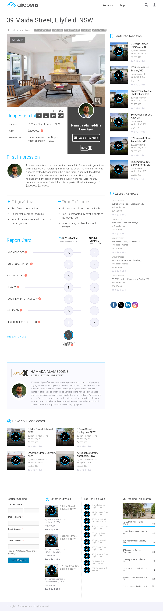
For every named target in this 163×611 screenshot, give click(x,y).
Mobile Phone (15, 517)
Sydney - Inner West (20, 30)
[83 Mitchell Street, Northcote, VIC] (133, 226)
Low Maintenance (42, 30)
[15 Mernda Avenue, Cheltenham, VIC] (135, 100)
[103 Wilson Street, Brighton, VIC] (101, 549)
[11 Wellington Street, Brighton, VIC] (101, 514)
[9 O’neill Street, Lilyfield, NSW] (64, 547)
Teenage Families (72, 30)
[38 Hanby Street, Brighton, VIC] (101, 535)
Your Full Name (16, 504)
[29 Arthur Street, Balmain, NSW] (31, 461)
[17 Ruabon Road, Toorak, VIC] (135, 76)
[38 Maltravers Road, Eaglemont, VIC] (133, 208)
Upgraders (86, 30)
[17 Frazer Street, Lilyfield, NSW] (64, 577)
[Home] (23, 4)
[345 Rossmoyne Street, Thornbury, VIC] (133, 264)
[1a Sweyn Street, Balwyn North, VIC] (135, 170)
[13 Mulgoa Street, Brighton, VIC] (101, 542)
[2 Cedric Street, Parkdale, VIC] (135, 52)
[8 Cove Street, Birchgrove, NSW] (80, 438)
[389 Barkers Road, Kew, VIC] (101, 570)
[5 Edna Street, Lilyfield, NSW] (31, 438)
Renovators (57, 30)
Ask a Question (88, 138)
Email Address (15, 529)
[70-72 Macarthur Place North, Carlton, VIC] (133, 283)
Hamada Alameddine (49, 373)
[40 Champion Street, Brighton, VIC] (101, 556)
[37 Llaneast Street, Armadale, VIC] (135, 147)
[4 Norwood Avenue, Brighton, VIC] (101, 528)
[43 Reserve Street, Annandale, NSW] (80, 461)
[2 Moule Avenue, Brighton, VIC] (101, 507)
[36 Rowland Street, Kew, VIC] (135, 123)
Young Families (99, 30)
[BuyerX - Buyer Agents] (20, 375)
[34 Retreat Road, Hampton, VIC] (101, 563)
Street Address (16, 540)
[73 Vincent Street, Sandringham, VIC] (101, 521)
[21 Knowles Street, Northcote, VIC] (133, 245)
